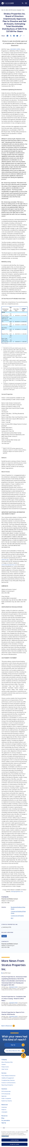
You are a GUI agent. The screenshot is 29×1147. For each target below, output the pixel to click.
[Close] (27, 1130)
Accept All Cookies (14, 1144)
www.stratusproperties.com (8, 565)
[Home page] (7, 3)
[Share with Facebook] (14, 36)
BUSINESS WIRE (15, 49)
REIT (12, 918)
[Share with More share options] (24, 36)
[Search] (22, 3)
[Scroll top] (23, 1055)
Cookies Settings (14, 1140)
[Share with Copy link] (20, 36)
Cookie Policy (5, 1136)
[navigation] (26, 3)
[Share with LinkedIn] (7, 36)
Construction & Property (17, 915)
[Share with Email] (17, 36)
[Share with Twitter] (11, 36)
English (4, 936)
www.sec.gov (5, 559)
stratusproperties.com (17, 891)
